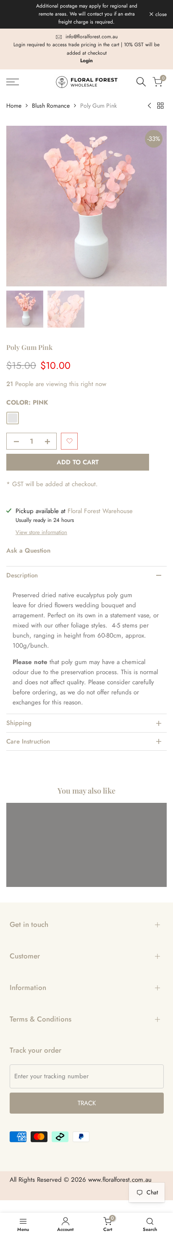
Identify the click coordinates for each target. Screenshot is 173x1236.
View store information (41, 532)
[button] (69, 441)
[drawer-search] (141, 82)
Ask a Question (28, 550)
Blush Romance (51, 105)
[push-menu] (12, 82)
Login (86, 60)
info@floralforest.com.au (92, 36)
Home (13, 105)
